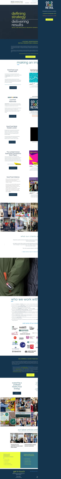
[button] (58, 2)
